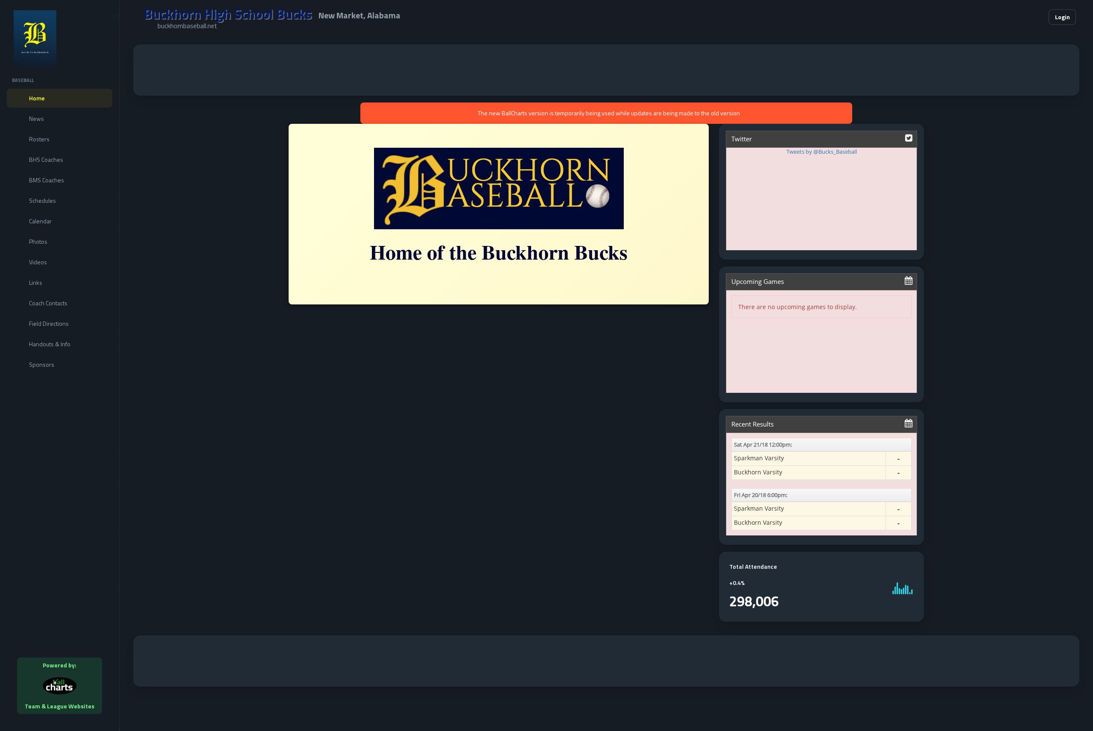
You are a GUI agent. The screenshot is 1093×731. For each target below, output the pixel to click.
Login (1062, 16)
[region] (59, 365)
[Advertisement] (606, 70)
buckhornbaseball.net (187, 25)
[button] (1016, 17)
